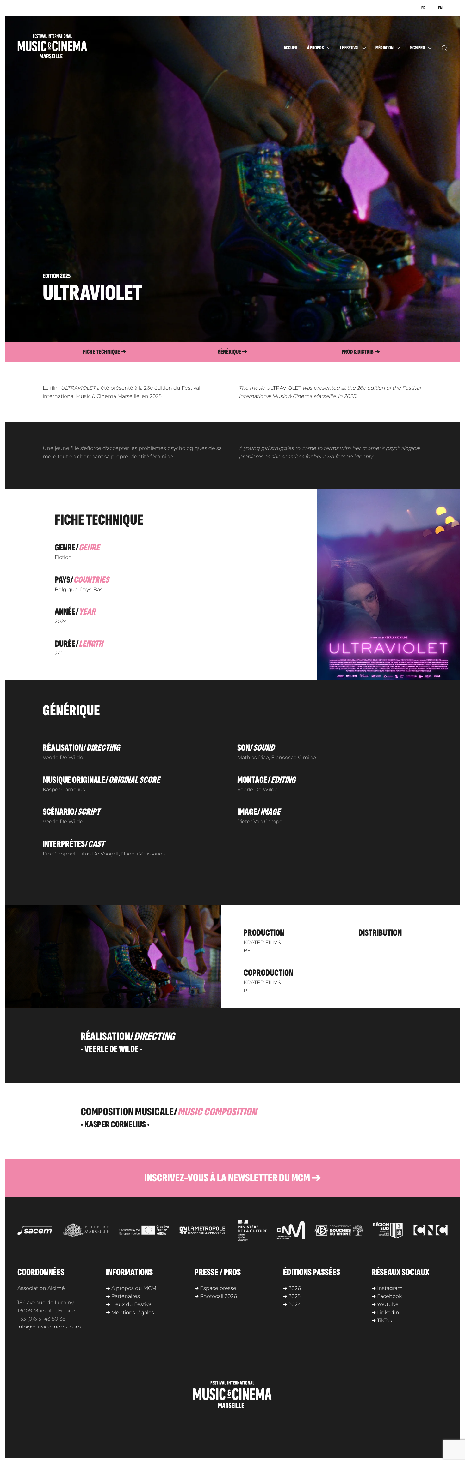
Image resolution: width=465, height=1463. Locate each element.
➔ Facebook (387, 1296)
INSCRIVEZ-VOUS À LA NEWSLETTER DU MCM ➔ (232, 1178)
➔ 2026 (292, 1288)
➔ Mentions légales (130, 1313)
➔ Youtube (385, 1304)
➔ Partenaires (123, 1296)
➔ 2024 (292, 1304)
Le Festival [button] (349, 48)
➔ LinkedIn (385, 1313)
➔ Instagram (387, 1288)
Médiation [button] (384, 48)
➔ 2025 (292, 1296)
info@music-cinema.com (49, 1327)
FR (423, 8)
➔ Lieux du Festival (129, 1304)
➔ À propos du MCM (131, 1288)
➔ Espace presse (215, 1288)
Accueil (291, 48)
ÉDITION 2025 (57, 276)
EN (440, 8)
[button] (444, 48)
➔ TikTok (382, 1320)
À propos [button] (315, 48)
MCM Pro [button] (417, 48)
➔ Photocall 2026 (216, 1296)
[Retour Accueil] (64, 48)
